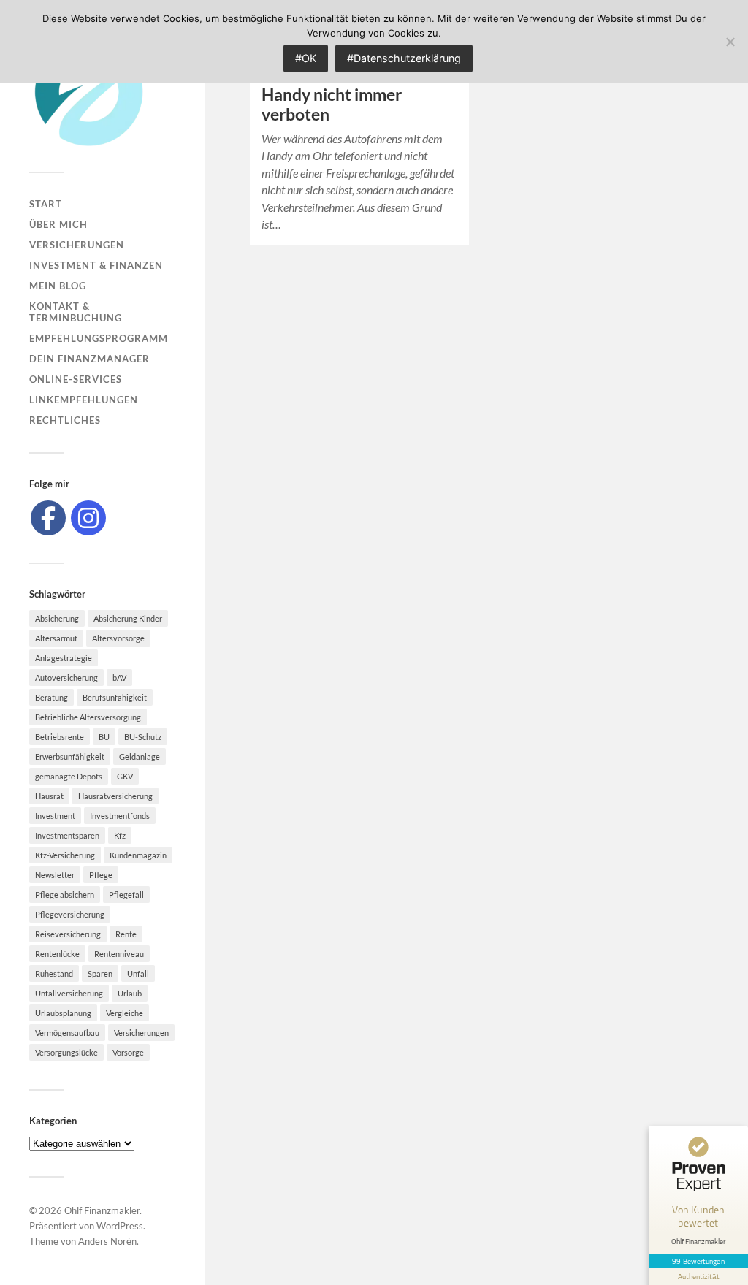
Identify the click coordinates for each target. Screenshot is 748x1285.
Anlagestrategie (63, 658)
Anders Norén (107, 1241)
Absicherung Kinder (128, 618)
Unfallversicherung (69, 993)
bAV (119, 677)
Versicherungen (76, 245)
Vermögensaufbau (67, 1032)
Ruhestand (54, 973)
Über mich (58, 224)
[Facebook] (48, 517)
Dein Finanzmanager (89, 359)
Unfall (138, 973)
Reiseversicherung (68, 934)
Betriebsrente (59, 736)
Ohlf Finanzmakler (102, 1210)
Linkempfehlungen (83, 399)
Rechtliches (65, 420)
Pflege (100, 875)
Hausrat (49, 796)
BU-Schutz (142, 736)
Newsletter (55, 875)
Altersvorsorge (118, 638)
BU (104, 736)
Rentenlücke (57, 953)
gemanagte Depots (68, 776)
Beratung (51, 697)
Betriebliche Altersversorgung (88, 717)
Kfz (120, 835)
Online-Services (75, 379)
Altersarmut (56, 638)
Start (45, 204)
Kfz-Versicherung (65, 855)
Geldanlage (139, 756)
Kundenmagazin (138, 855)
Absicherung (57, 618)
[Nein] (729, 41)
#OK (305, 58)
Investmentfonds (120, 815)
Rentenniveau (119, 953)
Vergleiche (124, 1013)
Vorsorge (128, 1052)
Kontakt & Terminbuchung (75, 312)
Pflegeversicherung (69, 914)
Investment (55, 815)
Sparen (100, 973)
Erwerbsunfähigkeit (69, 756)
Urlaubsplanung (63, 1013)
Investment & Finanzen (96, 265)
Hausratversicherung (115, 796)
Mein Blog (57, 285)
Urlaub (130, 993)
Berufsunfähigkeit (115, 697)
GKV (125, 776)
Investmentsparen (67, 835)
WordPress (119, 1226)
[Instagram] (88, 517)
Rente (126, 934)
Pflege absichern (64, 894)
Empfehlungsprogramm (98, 338)
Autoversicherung (66, 677)
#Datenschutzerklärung (404, 58)
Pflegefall (126, 894)
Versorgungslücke (66, 1052)
